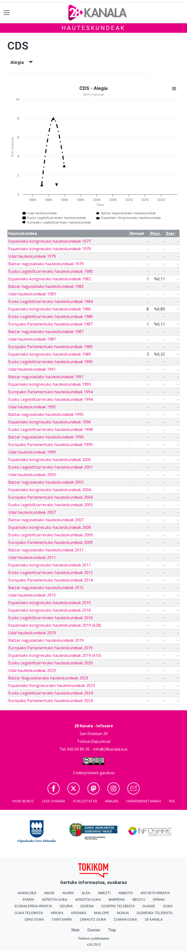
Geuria (66, 906)
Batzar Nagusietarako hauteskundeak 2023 (48, 678)
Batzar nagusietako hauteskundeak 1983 (46, 286)
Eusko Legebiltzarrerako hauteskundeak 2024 (50, 693)
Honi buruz (23, 801)
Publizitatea (85, 801)
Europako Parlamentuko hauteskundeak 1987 (50, 324)
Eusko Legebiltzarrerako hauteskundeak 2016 (50, 617)
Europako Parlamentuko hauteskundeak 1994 (50, 391)
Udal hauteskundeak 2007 (32, 512)
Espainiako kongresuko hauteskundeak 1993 (49, 384)
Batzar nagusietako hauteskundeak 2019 (46, 640)
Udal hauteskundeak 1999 (32, 452)
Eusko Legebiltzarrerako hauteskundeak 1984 (50, 301)
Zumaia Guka (125, 919)
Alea (86, 893)
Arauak (111, 801)
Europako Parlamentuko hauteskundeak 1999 (50, 444)
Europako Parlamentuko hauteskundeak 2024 (50, 700)
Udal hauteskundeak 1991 (32, 369)
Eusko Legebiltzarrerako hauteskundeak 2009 (50, 535)
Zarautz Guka (93, 919)
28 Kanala (154, 919)
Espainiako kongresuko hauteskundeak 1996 (49, 422)
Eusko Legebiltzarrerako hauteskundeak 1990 (50, 361)
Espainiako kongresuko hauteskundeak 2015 (49, 602)
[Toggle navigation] (6, 13)
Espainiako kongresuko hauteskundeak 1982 (49, 279)
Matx (75, 930)
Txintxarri (62, 919)
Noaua (123, 913)
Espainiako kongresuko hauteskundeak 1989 (49, 354)
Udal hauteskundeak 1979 (32, 256)
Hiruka (57, 913)
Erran (159, 899)
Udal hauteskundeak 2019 (32, 632)
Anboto (125, 893)
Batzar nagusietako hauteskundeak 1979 (46, 263)
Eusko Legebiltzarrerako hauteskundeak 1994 (50, 399)
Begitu (138, 899)
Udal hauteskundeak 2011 (32, 557)
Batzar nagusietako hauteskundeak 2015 (46, 587)
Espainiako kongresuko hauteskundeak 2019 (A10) (54, 655)
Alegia (19, 62)
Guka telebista (29, 913)
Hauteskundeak (93, 28)
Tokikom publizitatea (93, 938)
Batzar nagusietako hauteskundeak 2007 (46, 520)
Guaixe (148, 906)
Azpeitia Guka (54, 899)
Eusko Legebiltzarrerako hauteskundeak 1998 (50, 429)
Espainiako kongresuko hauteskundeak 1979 (49, 248)
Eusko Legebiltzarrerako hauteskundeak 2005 (50, 504)
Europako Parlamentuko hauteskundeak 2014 (50, 580)
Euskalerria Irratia (33, 906)
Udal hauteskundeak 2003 (32, 474)
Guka (167, 906)
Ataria (28, 899)
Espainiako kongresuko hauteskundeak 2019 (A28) (54, 625)
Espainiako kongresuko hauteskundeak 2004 (49, 489)
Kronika (78, 913)
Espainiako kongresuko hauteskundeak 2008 (49, 527)
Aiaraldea (27, 893)
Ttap (112, 930)
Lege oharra (53, 801)
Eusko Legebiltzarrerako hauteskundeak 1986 (50, 316)
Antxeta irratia (155, 893)
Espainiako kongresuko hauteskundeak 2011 (49, 565)
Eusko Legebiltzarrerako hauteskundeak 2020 (50, 663)
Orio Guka (34, 919)
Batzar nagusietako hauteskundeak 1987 (46, 331)
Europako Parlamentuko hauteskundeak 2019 (50, 648)
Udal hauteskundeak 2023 (32, 670)
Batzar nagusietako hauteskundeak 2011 (46, 550)
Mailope (101, 913)
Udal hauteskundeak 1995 (32, 407)
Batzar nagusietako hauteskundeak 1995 (46, 414)
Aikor (49, 893)
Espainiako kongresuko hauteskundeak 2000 (49, 459)
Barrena (117, 899)
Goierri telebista (118, 906)
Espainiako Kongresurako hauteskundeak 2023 (51, 685)
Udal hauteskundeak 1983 (32, 294)
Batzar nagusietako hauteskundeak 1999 (46, 437)
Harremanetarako (143, 801)
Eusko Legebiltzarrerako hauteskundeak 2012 (50, 572)
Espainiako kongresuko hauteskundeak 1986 (49, 309)
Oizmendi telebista (154, 913)
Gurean (93, 930)
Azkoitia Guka (88, 899)
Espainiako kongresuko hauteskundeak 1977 (49, 241)
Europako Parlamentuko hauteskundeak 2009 (50, 542)
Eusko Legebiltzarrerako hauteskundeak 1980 (50, 271)
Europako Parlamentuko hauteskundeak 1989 (50, 346)
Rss (172, 801)
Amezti (104, 893)
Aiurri (68, 893)
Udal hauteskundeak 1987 (32, 339)
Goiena (87, 906)
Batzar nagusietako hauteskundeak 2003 (46, 482)
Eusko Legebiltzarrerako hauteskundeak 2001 (50, 467)
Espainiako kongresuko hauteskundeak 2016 (49, 610)
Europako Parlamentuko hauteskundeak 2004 (50, 497)
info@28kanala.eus (110, 749)
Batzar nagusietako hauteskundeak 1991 (46, 376)
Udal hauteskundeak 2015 (32, 595)
